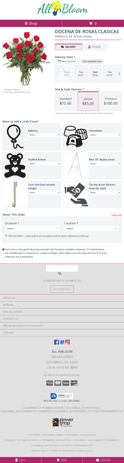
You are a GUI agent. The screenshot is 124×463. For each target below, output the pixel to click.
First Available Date (92, 61)
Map (63, 460)
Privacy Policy (40, 450)
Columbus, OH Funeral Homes (46, 434)
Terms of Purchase (62, 450)
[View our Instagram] (67, 343)
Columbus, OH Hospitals (81, 434)
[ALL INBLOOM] (62, 15)
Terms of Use (85, 450)
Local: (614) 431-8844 (62, 367)
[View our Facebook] (56, 343)
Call (22, 460)
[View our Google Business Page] (62, 343)
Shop (33, 23)
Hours (105, 460)
